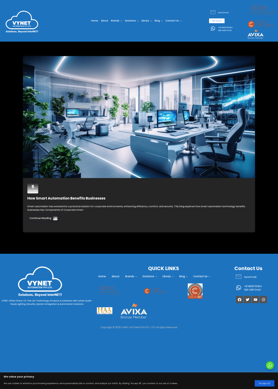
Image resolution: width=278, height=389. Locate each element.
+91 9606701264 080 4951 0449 (225, 29)
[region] (139, 380)
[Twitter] (247, 299)
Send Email (223, 12)
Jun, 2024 (32, 188)
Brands (115, 20)
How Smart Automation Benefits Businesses (66, 198)
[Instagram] (263, 299)
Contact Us (172, 20)
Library (145, 20)
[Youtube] (255, 299)
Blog (157, 20)
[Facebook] (239, 299)
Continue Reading (44, 217)
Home (94, 20)
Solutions (130, 20)
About (104, 20)
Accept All (264, 383)
